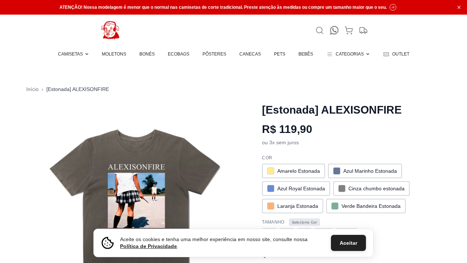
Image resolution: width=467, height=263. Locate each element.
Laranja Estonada (297, 206)
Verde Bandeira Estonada (371, 206)
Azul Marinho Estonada (370, 171)
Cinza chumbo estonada (376, 188)
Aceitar (348, 243)
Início (32, 89)
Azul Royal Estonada (301, 188)
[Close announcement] (459, 7)
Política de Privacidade (148, 246)
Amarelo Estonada (298, 171)
